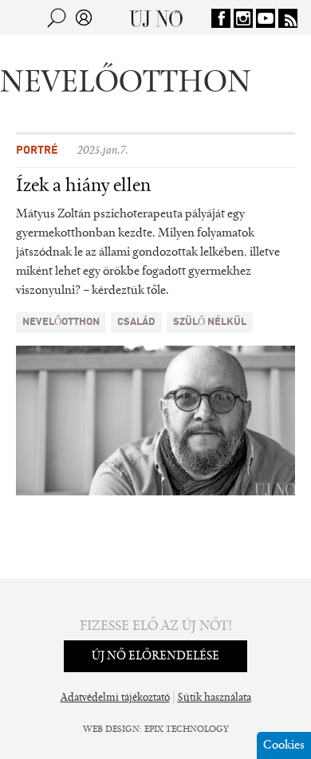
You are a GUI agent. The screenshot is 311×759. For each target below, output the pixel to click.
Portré (36, 150)
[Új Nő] (156, 17)
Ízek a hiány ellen (83, 186)
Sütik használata (214, 698)
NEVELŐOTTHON (61, 322)
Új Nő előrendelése (155, 656)
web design (111, 729)
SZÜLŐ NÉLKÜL (209, 322)
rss (287, 18)
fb (220, 18)
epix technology (186, 729)
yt (265, 18)
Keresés (56, 17)
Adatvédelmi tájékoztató (115, 698)
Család (136, 322)
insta (243, 18)
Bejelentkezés (83, 17)
